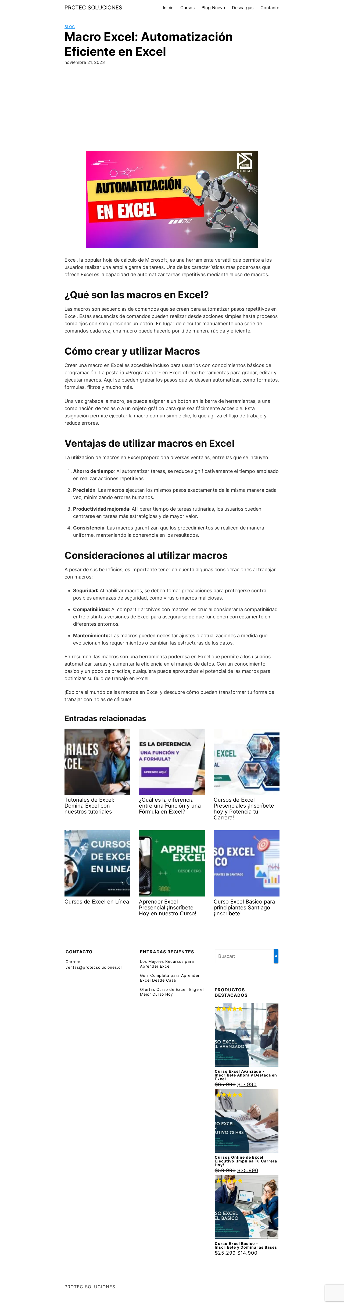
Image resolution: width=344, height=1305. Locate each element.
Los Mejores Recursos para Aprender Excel (167, 963)
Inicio (168, 7)
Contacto (270, 7)
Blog (69, 26)
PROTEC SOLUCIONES (93, 7)
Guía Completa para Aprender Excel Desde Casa (170, 977)
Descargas (242, 7)
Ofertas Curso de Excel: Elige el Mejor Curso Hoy (172, 991)
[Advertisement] (172, 110)
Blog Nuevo (213, 7)
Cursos (187, 7)
